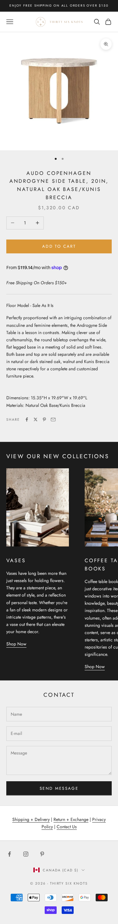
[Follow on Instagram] (26, 854)
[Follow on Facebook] (9, 854)
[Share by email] (53, 419)
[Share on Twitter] (35, 419)
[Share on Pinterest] (44, 419)
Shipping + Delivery (31, 819)
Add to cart (59, 246)
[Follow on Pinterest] (42, 854)
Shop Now (16, 644)
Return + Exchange (70, 819)
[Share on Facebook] (26, 419)
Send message (59, 788)
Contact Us (67, 826)
